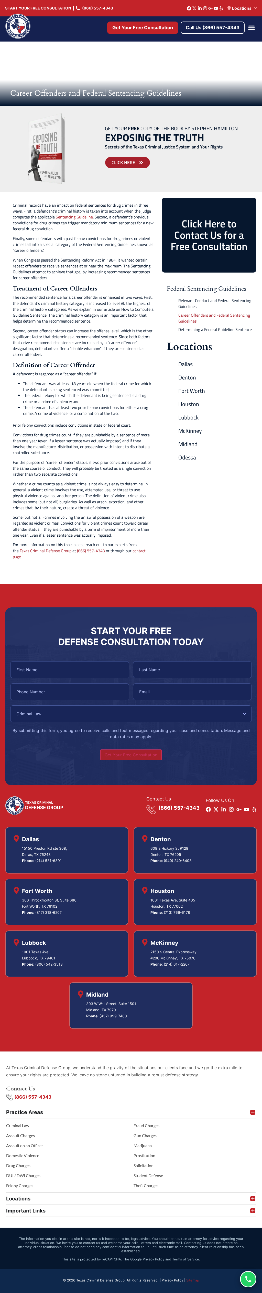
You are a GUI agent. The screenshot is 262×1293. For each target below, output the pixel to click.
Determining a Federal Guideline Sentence (215, 330)
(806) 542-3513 (49, 964)
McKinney (190, 430)
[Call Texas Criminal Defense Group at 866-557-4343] (248, 1279)
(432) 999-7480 (113, 1016)
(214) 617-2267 (177, 964)
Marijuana (143, 1145)
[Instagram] (205, 8)
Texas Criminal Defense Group (45, 551)
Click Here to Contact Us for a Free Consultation (209, 235)
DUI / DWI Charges (23, 1175)
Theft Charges (146, 1185)
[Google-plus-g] (210, 8)
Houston (188, 404)
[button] (251, 27)
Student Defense (148, 1175)
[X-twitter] (194, 8)
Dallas (185, 364)
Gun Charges (145, 1135)
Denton (187, 377)
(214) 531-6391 (48, 860)
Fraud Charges (146, 1125)
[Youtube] (216, 8)
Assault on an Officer (24, 1145)
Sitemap (192, 1280)
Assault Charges (20, 1135)
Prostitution (144, 1155)
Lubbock (188, 417)
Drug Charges (18, 1165)
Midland (188, 444)
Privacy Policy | (174, 1280)
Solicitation (144, 1165)
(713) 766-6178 (177, 912)
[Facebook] (189, 8)
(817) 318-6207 (48, 912)
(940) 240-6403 (178, 860)
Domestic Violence (22, 1155)
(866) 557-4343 (91, 551)
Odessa (187, 457)
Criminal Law (17, 1125)
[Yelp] (221, 8)
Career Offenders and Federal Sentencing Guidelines (214, 318)
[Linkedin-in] (200, 8)
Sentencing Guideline (74, 217)
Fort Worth (191, 390)
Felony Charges (19, 1185)
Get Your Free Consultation (131, 754)
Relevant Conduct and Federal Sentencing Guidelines (214, 303)
